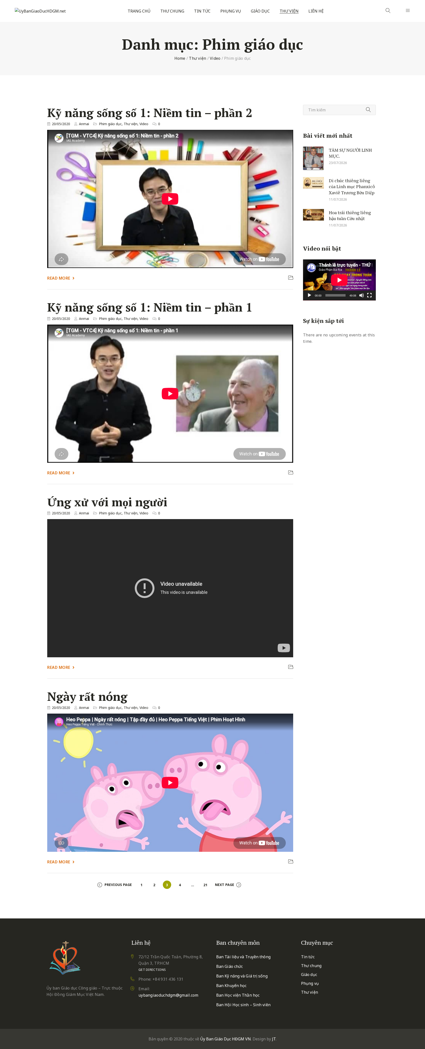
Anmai (84, 123)
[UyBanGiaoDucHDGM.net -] (40, 11)
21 (205, 884)
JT (274, 1039)
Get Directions (152, 969)
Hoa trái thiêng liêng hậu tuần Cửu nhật (350, 215)
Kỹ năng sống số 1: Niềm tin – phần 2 (149, 112)
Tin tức (202, 11)
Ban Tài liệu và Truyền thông (243, 956)
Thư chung (172, 11)
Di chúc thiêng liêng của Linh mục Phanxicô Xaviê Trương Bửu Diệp (352, 186)
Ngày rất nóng (87, 696)
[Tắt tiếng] (361, 295)
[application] (339, 279)
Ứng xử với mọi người (107, 502)
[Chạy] (309, 295)
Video (215, 58)
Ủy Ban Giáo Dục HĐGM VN (225, 1039)
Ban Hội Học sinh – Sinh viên (243, 1004)
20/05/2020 (61, 123)
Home (179, 58)
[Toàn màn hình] (369, 295)
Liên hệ (316, 11)
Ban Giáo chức (229, 966)
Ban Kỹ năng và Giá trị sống (242, 976)
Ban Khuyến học (231, 985)
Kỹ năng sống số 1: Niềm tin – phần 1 (149, 307)
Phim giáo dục (110, 123)
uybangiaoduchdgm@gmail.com (168, 995)
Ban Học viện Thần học (237, 995)
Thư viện (289, 11)
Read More (58, 278)
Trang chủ (139, 11)
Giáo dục (260, 11)
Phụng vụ (230, 11)
